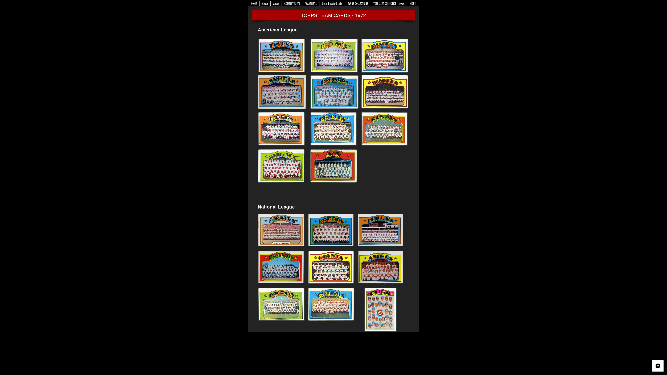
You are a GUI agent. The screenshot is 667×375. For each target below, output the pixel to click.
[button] (333, 15)
